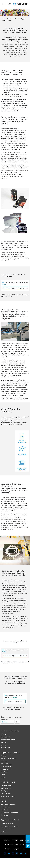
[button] (9, 4)
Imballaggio (21, 19)
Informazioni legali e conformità (15, 844)
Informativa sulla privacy (19, 840)
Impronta (6, 840)
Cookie (23, 849)
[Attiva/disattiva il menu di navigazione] (4, 3)
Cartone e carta (7, 21)
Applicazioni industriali (9, 19)
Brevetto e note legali (11, 849)
